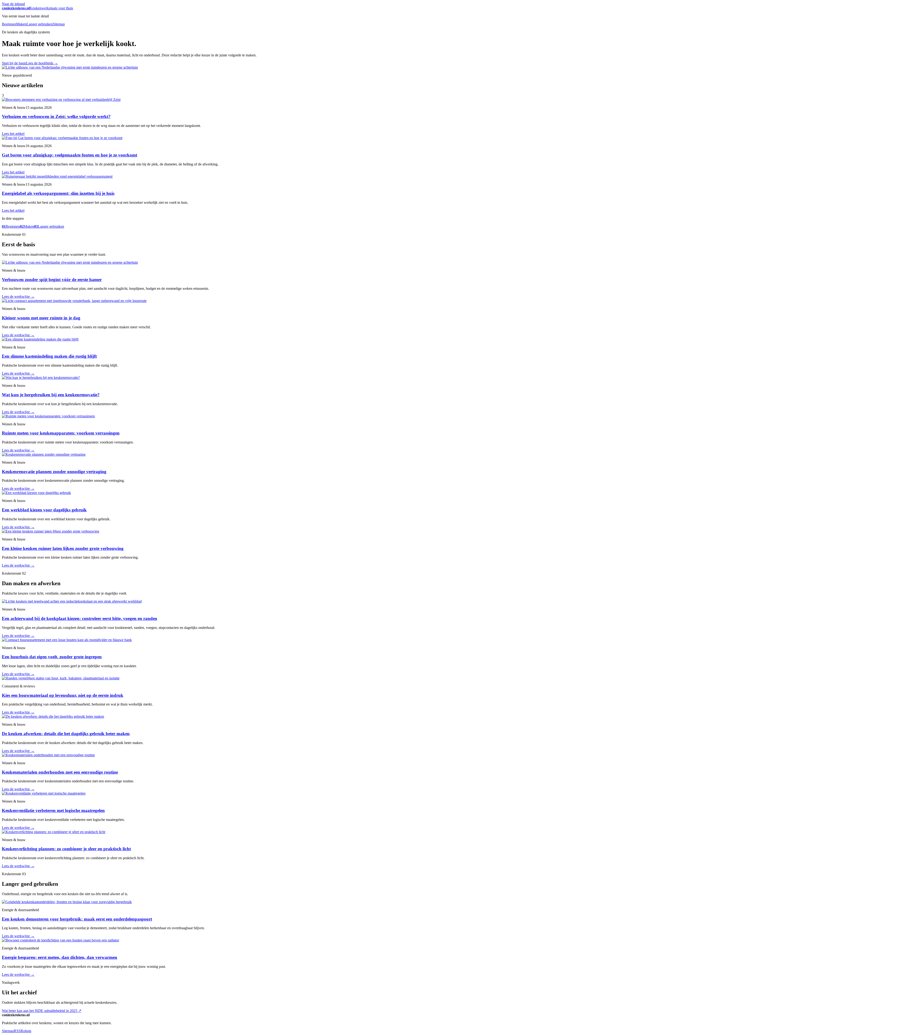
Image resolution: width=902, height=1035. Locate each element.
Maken (21, 24)
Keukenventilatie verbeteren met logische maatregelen (53, 810)
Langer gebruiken (40, 24)
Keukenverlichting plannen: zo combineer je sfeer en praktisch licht (66, 848)
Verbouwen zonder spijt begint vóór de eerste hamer (52, 279)
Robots (26, 1031)
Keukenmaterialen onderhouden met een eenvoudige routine (60, 772)
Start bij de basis (14, 63)
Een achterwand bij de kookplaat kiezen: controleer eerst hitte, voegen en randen (79, 618)
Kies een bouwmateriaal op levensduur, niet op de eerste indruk (62, 695)
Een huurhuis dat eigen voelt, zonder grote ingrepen (52, 656)
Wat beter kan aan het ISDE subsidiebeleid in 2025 (41, 1011)
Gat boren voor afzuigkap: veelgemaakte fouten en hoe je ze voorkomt (69, 155)
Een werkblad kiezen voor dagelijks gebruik (44, 509)
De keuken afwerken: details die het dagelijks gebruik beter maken (66, 733)
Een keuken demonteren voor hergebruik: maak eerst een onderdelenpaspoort (77, 919)
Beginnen (9, 24)
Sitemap (59, 24)
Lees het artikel (13, 134)
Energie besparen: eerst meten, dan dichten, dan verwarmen (59, 957)
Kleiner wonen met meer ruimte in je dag (41, 317)
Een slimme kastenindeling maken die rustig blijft (49, 356)
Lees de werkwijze (18, 296)
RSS (17, 1031)
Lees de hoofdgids (42, 63)
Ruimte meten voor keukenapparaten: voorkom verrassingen (61, 433)
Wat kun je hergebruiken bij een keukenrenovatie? (51, 394)
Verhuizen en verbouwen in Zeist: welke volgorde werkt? (56, 116)
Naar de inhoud (13, 4)
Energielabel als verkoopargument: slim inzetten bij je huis (58, 193)
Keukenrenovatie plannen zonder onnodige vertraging (54, 471)
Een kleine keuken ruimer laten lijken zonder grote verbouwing (63, 548)
